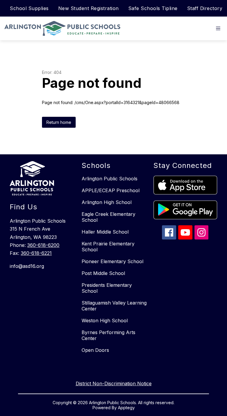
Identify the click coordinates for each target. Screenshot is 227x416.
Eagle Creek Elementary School (108, 217)
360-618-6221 (36, 253)
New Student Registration (88, 8)
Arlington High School (107, 202)
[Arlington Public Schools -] (63, 28)
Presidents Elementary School (107, 288)
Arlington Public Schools (109, 179)
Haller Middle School (105, 232)
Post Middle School (103, 273)
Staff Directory (205, 8)
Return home (58, 122)
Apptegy (126, 407)
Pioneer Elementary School (112, 261)
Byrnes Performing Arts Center (108, 335)
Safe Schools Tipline (153, 8)
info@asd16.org (27, 266)
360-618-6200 (43, 245)
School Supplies (29, 8)
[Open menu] (218, 28)
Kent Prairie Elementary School (108, 246)
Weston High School (105, 320)
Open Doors (95, 350)
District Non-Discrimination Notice (114, 383)
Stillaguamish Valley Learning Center (114, 306)
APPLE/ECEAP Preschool (111, 190)
